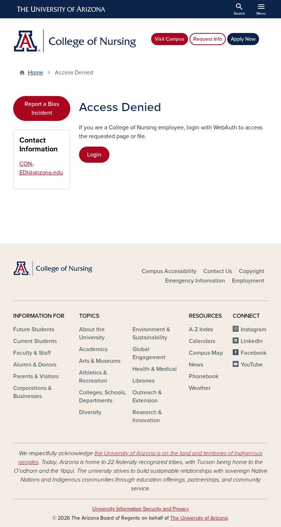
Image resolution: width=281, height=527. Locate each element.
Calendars (202, 341)
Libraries (143, 380)
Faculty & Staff (31, 353)
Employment (248, 280)
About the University (92, 333)
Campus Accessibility (169, 271)
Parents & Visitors (36, 376)
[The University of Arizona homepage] (61, 9)
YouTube (252, 364)
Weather (199, 388)
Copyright (251, 271)
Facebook (253, 353)
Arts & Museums (99, 361)
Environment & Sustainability (151, 333)
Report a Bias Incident (42, 108)
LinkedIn (252, 341)
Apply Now (243, 39)
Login (94, 154)
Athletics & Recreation (93, 376)
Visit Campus (169, 39)
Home (35, 72)
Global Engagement (148, 353)
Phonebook (203, 376)
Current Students (35, 341)
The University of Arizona (199, 518)
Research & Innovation (147, 416)
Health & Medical (154, 369)
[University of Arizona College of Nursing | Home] (74, 41)
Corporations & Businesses (32, 392)
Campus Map (206, 353)
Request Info (207, 39)
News (196, 364)
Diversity (90, 412)
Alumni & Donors (34, 364)
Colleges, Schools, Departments (102, 396)
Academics (93, 349)
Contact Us (217, 271)
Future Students (33, 329)
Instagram (253, 329)
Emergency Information (195, 280)
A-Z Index (201, 329)
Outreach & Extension (147, 396)
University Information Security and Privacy (140, 509)
